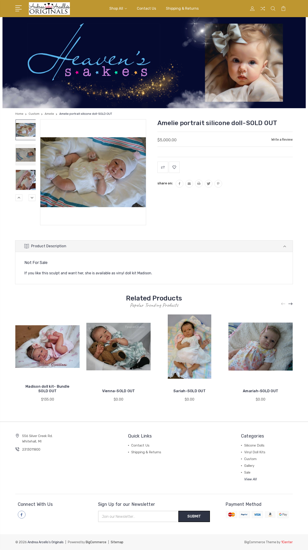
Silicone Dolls (254, 445)
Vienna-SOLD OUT (118, 391)
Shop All (116, 8)
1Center (287, 542)
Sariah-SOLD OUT (189, 391)
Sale (247, 472)
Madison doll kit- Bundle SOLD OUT (47, 388)
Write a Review (282, 140)
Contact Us (146, 8)
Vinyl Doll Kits (254, 452)
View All (250, 479)
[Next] (32, 197)
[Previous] (19, 197)
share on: (165, 183)
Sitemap (117, 542)
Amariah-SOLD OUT (260, 391)
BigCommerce (96, 542)
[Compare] (262, 11)
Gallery (249, 466)
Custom (250, 459)
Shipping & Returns (182, 8)
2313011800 (31, 449)
